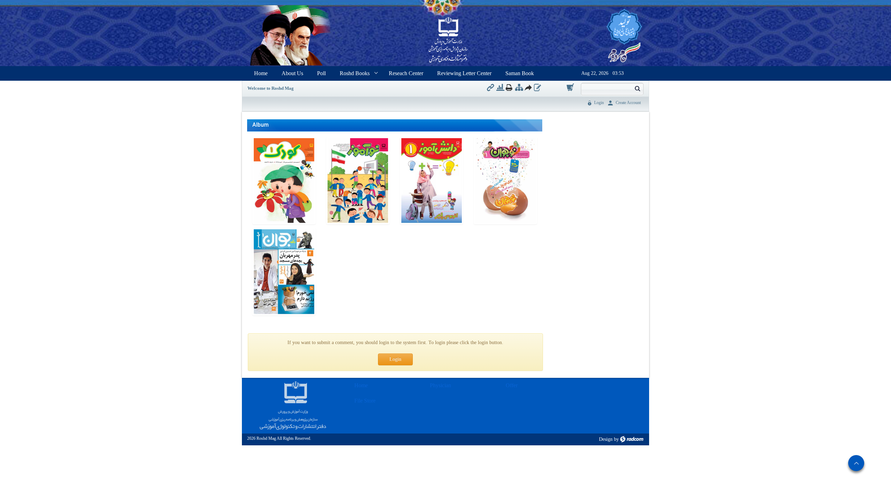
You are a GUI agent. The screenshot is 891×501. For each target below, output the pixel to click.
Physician (440, 385)
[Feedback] (537, 87)
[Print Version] (509, 87)
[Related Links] (490, 87)
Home (361, 385)
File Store (365, 401)
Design (606, 439)
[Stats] (500, 87)
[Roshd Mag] (448, 40)
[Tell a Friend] (528, 87)
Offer (512, 385)
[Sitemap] (519, 87)
